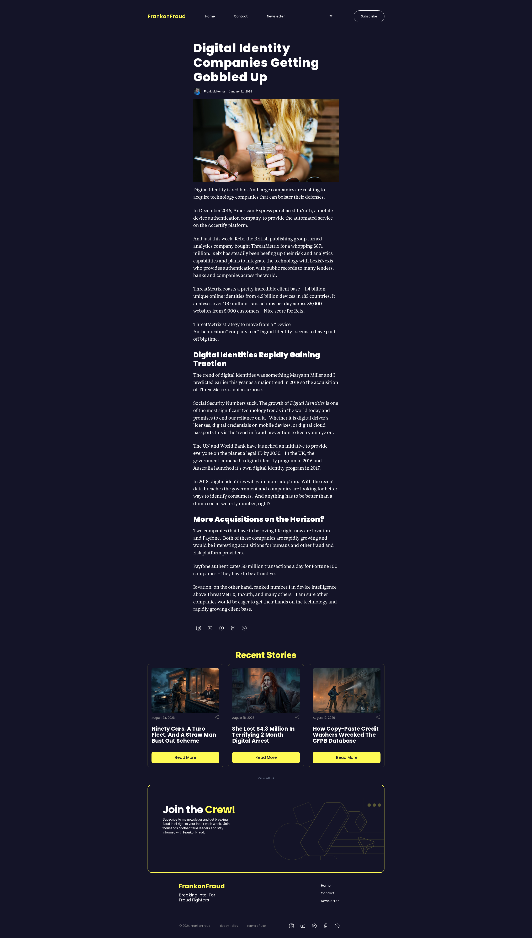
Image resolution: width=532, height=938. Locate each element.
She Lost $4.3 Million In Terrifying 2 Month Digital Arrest (263, 735)
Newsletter (276, 16)
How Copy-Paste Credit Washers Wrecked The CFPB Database (346, 735)
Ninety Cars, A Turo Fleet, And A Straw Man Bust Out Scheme (183, 735)
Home (210, 16)
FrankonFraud (167, 16)
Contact (241, 16)
